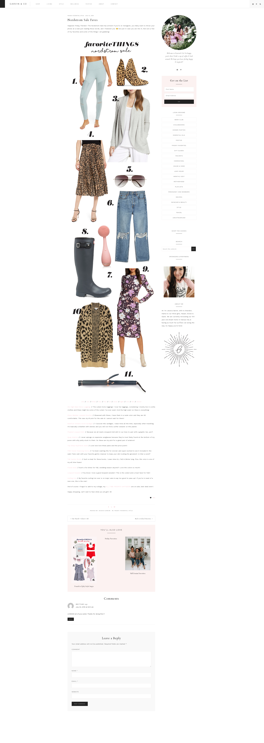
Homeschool (179, 161)
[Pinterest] (180, 69)
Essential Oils (179, 135)
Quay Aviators (73, 437)
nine (127, 401)
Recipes (179, 197)
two (88, 401)
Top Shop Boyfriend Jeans (78, 445)
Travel (179, 212)
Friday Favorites (74, 15)
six (110, 401)
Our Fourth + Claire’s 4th (80, 519)
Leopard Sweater (74, 473)
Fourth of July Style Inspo (84, 586)
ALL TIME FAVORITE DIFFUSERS (118, 486)
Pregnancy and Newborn (179, 192)
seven (115, 401)
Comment (76, 649)
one (82, 401)
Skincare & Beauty (179, 202)
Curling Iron (72, 478)
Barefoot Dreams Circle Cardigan (80, 423)
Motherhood (179, 181)
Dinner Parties (179, 130)
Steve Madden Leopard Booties (80, 415)
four (99, 401)
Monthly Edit (179, 176)
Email (75, 681)
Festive (179, 140)
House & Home (179, 166)
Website (75, 692)
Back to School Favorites (143, 519)
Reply (71, 619)
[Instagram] (177, 69)
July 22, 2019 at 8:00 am (85, 607)
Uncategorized (179, 217)
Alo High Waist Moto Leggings (79, 407)
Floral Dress (72, 467)
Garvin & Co (18, 4)
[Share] (108, 507)
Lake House (179, 171)
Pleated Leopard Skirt (76, 432)
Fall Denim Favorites (138, 573)
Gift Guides (179, 150)
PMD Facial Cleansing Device (78, 451)
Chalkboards (179, 125)
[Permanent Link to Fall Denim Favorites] (137, 570)
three (94, 401)
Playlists (179, 187)
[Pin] (114, 507)
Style (82, 15)
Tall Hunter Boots (74, 459)
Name (75, 670)
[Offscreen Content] (2, 4)
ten (133, 401)
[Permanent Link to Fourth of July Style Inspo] (84, 582)
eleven (139, 401)
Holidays (179, 156)
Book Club (179, 119)
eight (122, 401)
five (105, 401)
